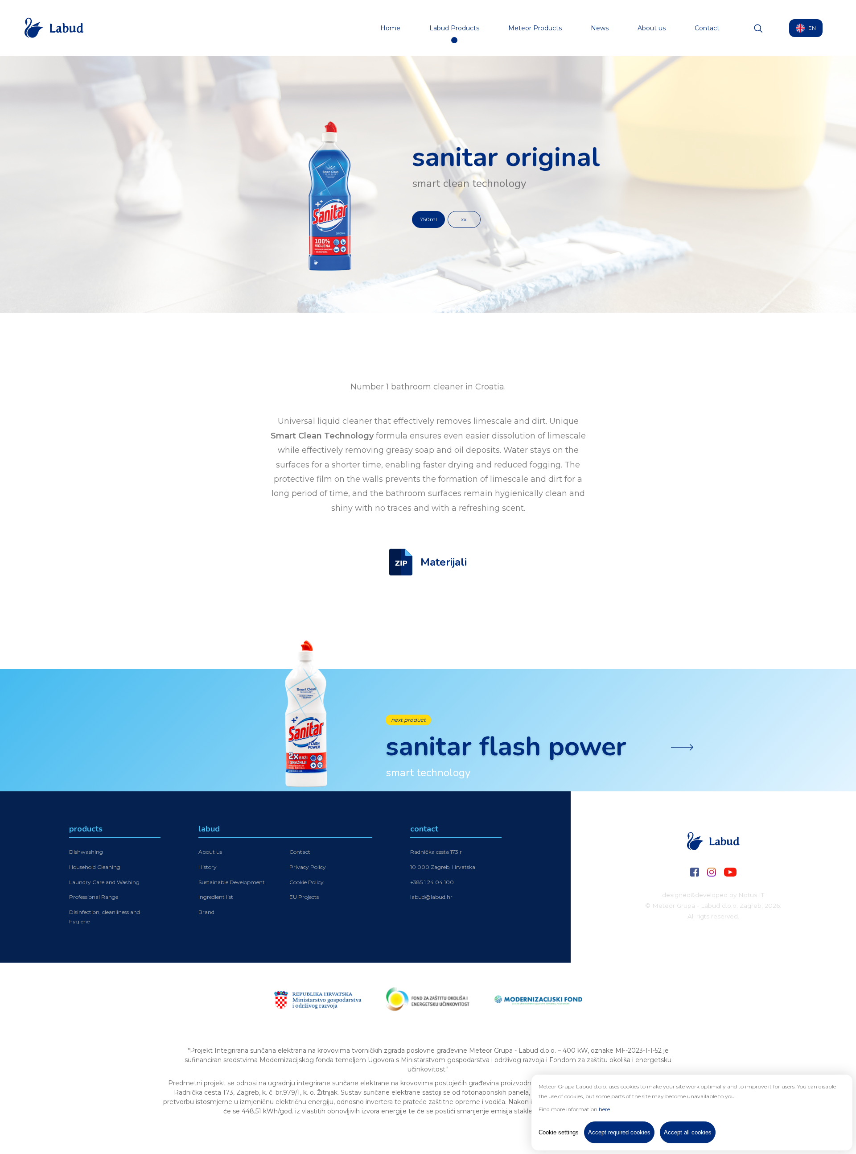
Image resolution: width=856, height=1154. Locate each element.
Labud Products (454, 28)
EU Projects (304, 896)
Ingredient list (215, 896)
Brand (206, 912)
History (207, 867)
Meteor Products (535, 28)
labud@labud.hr (431, 896)
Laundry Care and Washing (104, 882)
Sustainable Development (231, 882)
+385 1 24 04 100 (432, 882)
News (600, 28)
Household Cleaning (94, 867)
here (604, 1109)
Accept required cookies (619, 1132)
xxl (464, 219)
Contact (707, 28)
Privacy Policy (307, 867)
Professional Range (93, 896)
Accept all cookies (688, 1132)
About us (652, 28)
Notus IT (751, 894)
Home (390, 28)
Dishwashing (86, 851)
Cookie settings (559, 1132)
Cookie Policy (306, 882)
